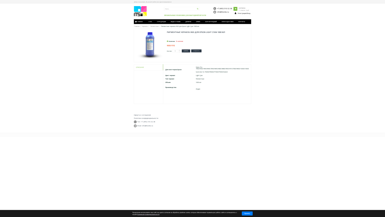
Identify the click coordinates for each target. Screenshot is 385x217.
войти (154, 2)
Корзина (242, 8)
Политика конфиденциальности (146, 118)
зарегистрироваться (165, 2)
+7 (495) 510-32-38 (224, 8)
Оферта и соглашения (142, 115)
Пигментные (154, 26)
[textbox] (181, 9)
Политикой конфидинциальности (148, 214)
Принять (247, 213)
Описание (140, 67)
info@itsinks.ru (223, 12)
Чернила (145, 26)
